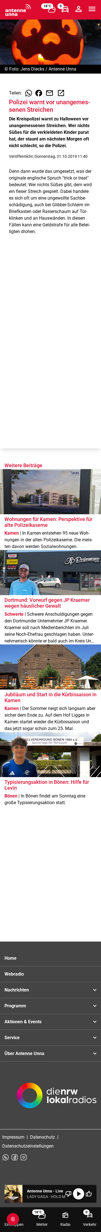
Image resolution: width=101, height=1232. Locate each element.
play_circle (78, 1194)
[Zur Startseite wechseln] (17, 10)
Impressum (13, 1137)
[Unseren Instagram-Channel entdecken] (23, 1157)
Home (10, 958)
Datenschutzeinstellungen (28, 1146)
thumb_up (88, 1193)
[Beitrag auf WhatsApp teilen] (28, 93)
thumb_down (68, 1193)
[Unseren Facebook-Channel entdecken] (14, 1157)
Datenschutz (42, 1137)
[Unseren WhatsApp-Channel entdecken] (5, 1157)
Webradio (14, 974)
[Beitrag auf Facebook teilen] (38, 93)
